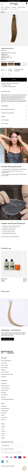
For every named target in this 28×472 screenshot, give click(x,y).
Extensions (14, 7)
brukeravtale (11, 449)
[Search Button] (23, 4)
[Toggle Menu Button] (2, 4)
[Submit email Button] (25, 445)
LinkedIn (3, 438)
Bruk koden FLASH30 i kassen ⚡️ (14, 1)
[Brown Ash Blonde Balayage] (11, 64)
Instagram (3, 426)
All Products (7, 7)
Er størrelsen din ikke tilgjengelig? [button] (19, 70)
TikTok (2, 429)
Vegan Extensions (21, 7)
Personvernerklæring (9, 452)
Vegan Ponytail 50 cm (13, 9)
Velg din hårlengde (10, 70)
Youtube (3, 435)
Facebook (3, 431)
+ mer (24, 64)
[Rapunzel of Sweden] (14, 4)
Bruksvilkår (17, 452)
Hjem (2, 7)
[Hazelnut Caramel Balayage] (17, 64)
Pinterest (3, 433)
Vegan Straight (4, 9)
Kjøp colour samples (7, 339)
